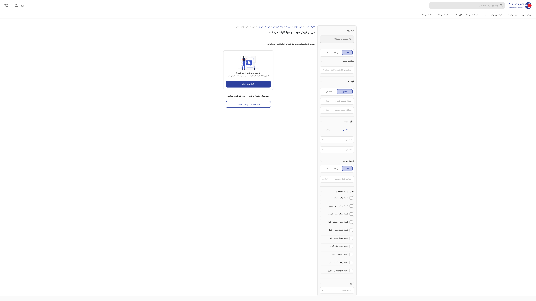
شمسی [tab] (345, 130)
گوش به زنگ (248, 84)
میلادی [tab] (328, 130)
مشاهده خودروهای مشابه (248, 104)
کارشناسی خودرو (496, 15)
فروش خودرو (527, 15)
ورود (22, 5)
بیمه (484, 15)
